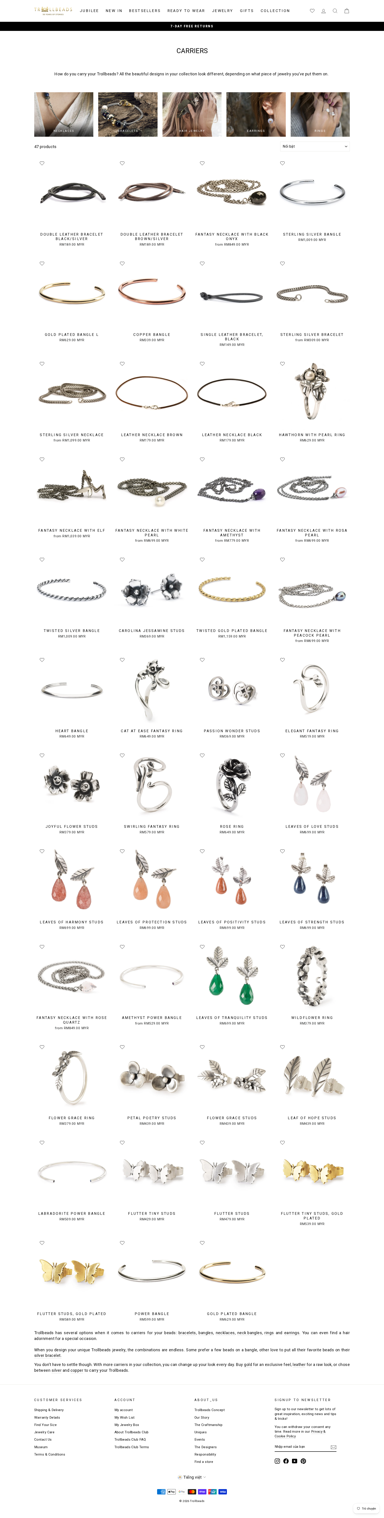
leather (299, 1364)
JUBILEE (89, 10)
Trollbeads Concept (209, 1410)
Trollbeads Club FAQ (130, 1440)
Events (199, 1440)
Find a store (203, 1462)
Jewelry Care (44, 1432)
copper (77, 1370)
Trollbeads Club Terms (131, 1447)
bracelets (187, 1332)
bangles (205, 1332)
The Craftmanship (208, 1425)
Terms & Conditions (49, 1454)
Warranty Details (47, 1418)
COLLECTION (275, 10)
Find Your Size (45, 1425)
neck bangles (249, 1332)
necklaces (225, 1332)
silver (57, 1370)
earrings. (292, 1332)
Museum (41, 1447)
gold (248, 1364)
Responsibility (205, 1454)
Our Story (201, 1418)
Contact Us (43, 1440)
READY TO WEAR (186, 10)
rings (269, 1332)
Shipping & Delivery (49, 1410)
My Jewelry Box (126, 1425)
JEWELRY (222, 10)
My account (123, 1410)
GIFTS (247, 10)
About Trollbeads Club (131, 1432)
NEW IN (114, 10)
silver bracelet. (48, 1355)
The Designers (205, 1447)
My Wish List (124, 1418)
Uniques (200, 1432)
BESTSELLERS (145, 10)
